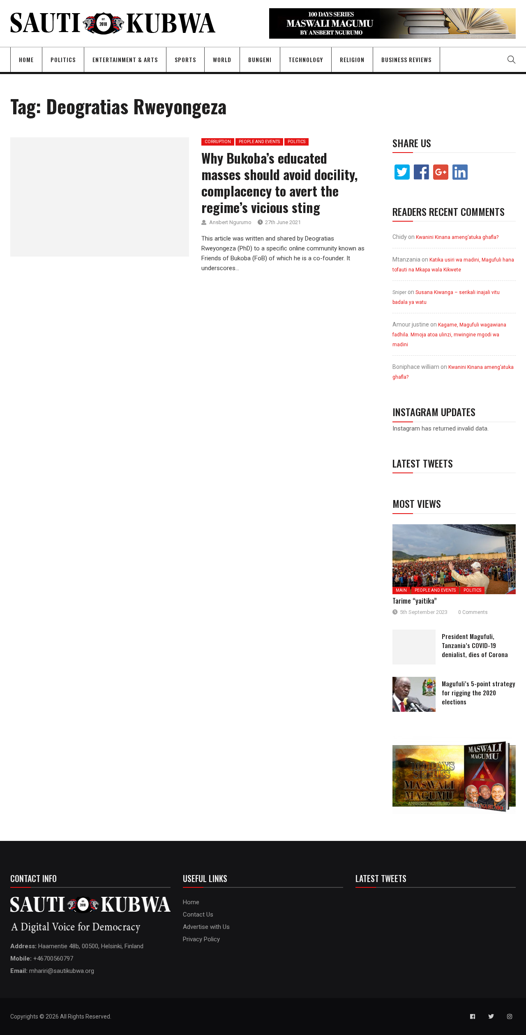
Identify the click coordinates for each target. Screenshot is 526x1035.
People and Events (259, 141)
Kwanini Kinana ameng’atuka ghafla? (457, 237)
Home (26, 59)
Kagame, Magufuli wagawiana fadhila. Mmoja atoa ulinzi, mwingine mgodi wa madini (449, 334)
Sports (185, 59)
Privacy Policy (201, 939)
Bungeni (260, 59)
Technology (305, 59)
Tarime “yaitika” (414, 601)
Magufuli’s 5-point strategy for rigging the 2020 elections (478, 692)
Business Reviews (406, 59)
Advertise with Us (206, 927)
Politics (63, 59)
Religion (352, 59)
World (222, 59)
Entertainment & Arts (125, 59)
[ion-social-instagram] (509, 1016)
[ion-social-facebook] (472, 1016)
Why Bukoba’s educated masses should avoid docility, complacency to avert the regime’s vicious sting (279, 182)
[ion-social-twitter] (491, 1016)
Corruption (218, 141)
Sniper (399, 292)
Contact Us (198, 914)
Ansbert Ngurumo (230, 222)
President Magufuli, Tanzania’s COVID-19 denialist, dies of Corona (475, 645)
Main (401, 590)
